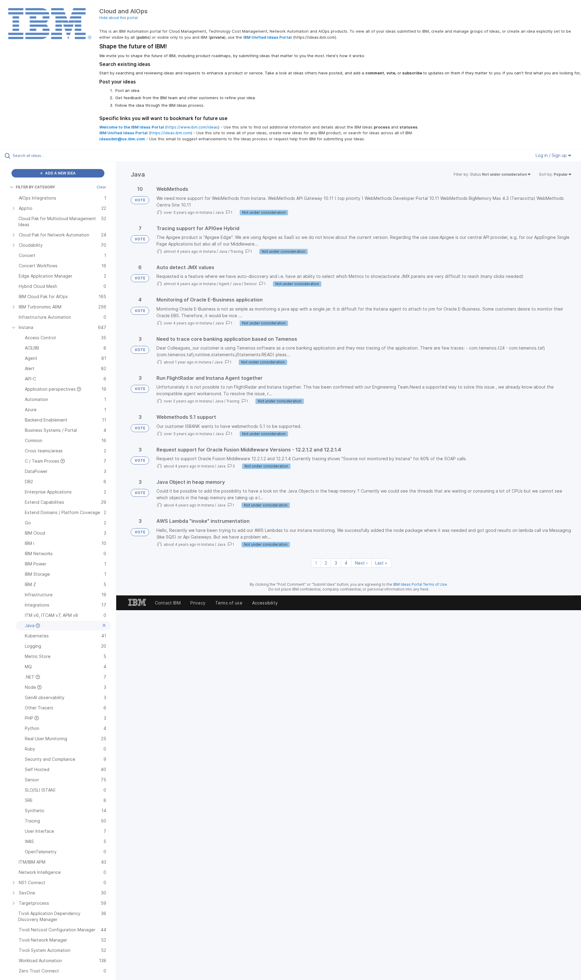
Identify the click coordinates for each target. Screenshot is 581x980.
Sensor (250, 284)
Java (219, 212)
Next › (361, 562)
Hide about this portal (118, 17)
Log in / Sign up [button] (552, 155)
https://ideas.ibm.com (170, 132)
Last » (381, 562)
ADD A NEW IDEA (60, 173)
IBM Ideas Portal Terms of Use (420, 584)
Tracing (236, 251)
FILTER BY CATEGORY (35, 187)
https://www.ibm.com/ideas (192, 127)
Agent (224, 284)
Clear (101, 187)
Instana (205, 212)
